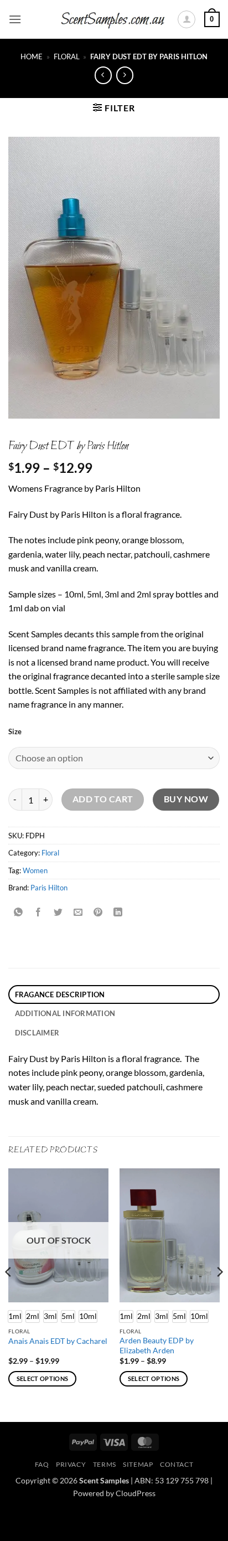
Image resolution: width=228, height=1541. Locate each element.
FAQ (42, 1464)
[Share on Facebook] (38, 913)
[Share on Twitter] (58, 913)
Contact (176, 1464)
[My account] (186, 19)
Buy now (186, 799)
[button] (15, 19)
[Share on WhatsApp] (18, 913)
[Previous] (8, 1294)
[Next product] (103, 75)
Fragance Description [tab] (60, 994)
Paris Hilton (49, 887)
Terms (104, 1464)
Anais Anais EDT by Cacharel (57, 1341)
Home (31, 56)
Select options (43, 1378)
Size (15, 732)
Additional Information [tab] (65, 1013)
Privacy (71, 1464)
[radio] (32, 1317)
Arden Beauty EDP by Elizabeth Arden (157, 1345)
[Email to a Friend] (78, 913)
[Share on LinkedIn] (118, 913)
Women (35, 870)
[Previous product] (124, 75)
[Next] (219, 1294)
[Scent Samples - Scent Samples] (113, 19)
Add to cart (102, 799)
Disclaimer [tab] (37, 1032)
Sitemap (138, 1464)
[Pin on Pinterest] (98, 913)
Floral (67, 56)
